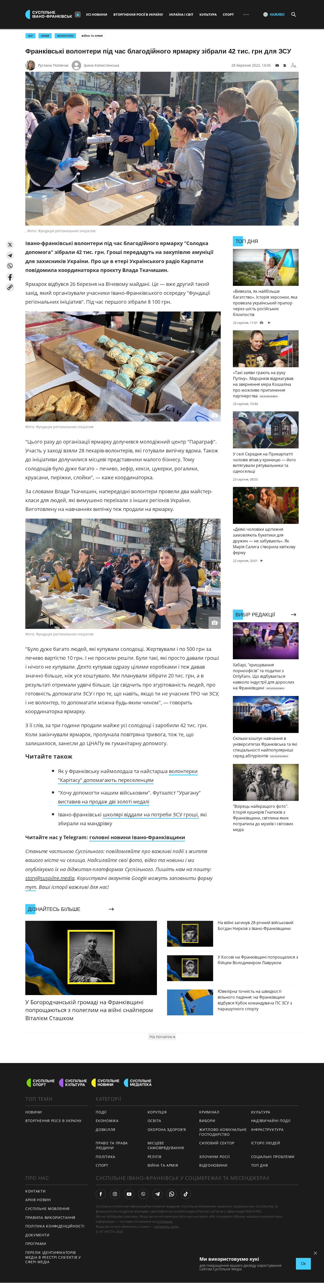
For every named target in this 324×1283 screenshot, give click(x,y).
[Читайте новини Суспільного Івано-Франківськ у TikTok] (186, 1194)
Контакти (35, 1191)
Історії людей (265, 1143)
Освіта (154, 1120)
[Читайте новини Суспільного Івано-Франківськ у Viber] (143, 1194)
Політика (105, 1156)
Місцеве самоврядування (166, 1145)
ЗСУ (30, 36)
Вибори (207, 1120)
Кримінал (209, 1112)
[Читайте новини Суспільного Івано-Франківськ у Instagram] (115, 1194)
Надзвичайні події (271, 1120)
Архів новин (38, 1199)
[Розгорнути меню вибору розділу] (78, 14)
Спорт (228, 14)
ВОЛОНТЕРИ (65, 36)
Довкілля (105, 1129)
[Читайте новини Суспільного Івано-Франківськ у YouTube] (129, 1194)
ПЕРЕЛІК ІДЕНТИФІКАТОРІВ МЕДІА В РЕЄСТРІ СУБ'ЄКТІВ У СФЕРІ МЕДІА (53, 1257)
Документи (37, 1235)
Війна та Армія (92, 36)
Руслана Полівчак (53, 65)
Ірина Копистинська (101, 65)
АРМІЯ (45, 36)
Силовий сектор (216, 1143)
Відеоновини (213, 1165)
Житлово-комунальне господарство (223, 1132)
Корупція (157, 1112)
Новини (33, 1112)
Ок (303, 1263)
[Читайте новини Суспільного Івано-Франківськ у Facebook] (101, 1194)
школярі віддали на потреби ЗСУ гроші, (151, 814)
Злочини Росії (214, 1156)
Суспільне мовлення (47, 1208)
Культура (208, 14)
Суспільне (164, 1221)
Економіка (107, 1120)
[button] (10, 244)
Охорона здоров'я (167, 1129)
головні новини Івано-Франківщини (137, 837)
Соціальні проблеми (273, 1156)
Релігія (154, 1156)
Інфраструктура (267, 1129)
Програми (35, 1243)
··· (246, 14)
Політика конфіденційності (55, 1226)
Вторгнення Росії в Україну (138, 14)
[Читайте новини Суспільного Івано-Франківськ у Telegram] (157, 1194)
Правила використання (50, 1217)
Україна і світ (181, 14)
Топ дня (259, 1165)
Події (101, 1112)
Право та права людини (112, 1145)
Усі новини (96, 14)
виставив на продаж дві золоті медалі (103, 801)
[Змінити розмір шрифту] (293, 65)
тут (30, 887)
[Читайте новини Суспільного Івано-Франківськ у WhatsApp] (172, 1194)
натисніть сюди (166, 1226)
